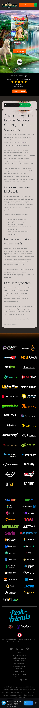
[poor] (16, 82)
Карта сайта (19, 671)
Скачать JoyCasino (20, 680)
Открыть (28, 703)
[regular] (19, 82)
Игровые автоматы (19, 655)
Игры (16, 105)
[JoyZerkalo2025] (27, 648)
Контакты (19, 669)
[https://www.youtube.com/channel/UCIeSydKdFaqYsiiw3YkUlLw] (11, 648)
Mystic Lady (24, 105)
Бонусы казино (19, 661)
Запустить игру (19, 51)
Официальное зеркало (19, 674)
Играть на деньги (19, 91)
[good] (22, 82)
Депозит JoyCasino (19, 663)
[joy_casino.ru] (16, 648)
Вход (26, 5)
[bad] (12, 82)
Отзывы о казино (19, 666)
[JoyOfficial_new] (22, 648)
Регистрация (19, 677)
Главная (8, 105)
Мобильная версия (19, 658)
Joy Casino (21, 142)
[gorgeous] (26, 82)
